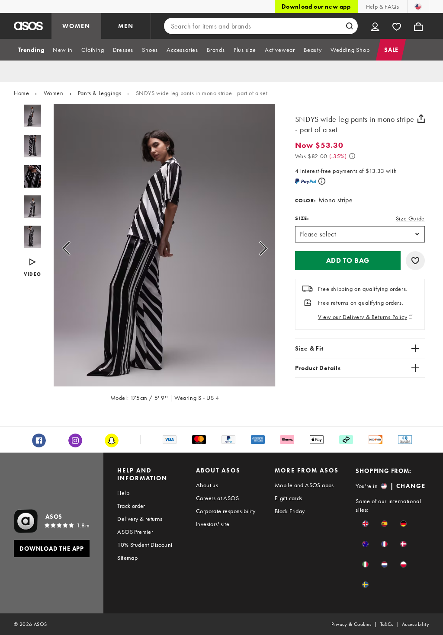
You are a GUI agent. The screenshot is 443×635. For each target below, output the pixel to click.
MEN (126, 26)
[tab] (31, 50)
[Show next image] (253, 248)
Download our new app (316, 6)
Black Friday (290, 511)
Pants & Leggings (100, 93)
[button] (348, 260)
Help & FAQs (382, 6)
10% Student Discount (144, 545)
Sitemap (127, 558)
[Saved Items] (397, 26)
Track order (131, 506)
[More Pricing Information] (352, 156)
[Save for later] (415, 260)
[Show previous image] (76, 248)
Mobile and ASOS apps (304, 485)
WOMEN (76, 26)
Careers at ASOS (217, 498)
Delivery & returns (139, 519)
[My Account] (375, 26)
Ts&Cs (386, 624)
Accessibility (415, 624)
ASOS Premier (135, 532)
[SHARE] (421, 118)
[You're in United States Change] (418, 6)
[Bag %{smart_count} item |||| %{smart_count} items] (418, 26)
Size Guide (410, 218)
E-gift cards (288, 498)
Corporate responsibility (226, 511)
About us (207, 485)
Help (123, 493)
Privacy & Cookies (351, 624)
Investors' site (212, 524)
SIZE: (302, 218)
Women (54, 93)
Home (21, 93)
